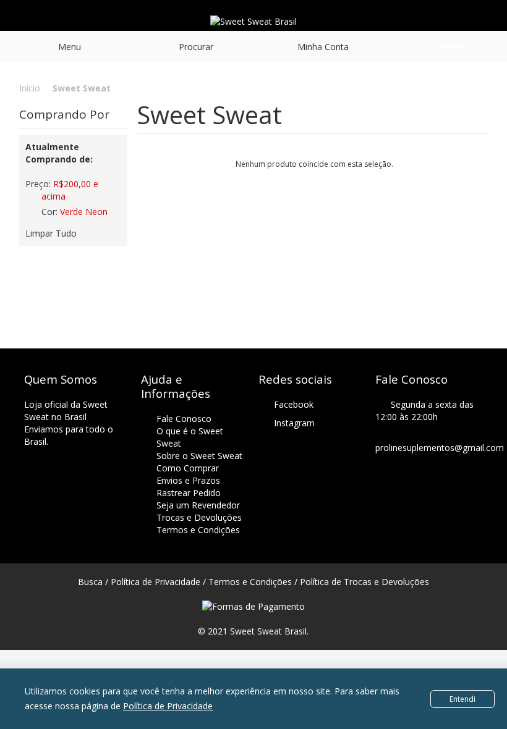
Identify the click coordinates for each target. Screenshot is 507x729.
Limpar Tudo (51, 233)
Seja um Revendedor (198, 505)
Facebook (293, 404)
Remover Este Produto (30, 216)
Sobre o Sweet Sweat (199, 455)
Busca (90, 582)
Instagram (294, 423)
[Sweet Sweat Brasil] (253, 21)
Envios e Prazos (188, 480)
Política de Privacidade (168, 706)
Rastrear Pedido (188, 493)
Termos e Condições (198, 530)
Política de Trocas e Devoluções (364, 582)
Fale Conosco (183, 418)
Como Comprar (187, 468)
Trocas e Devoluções (199, 517)
